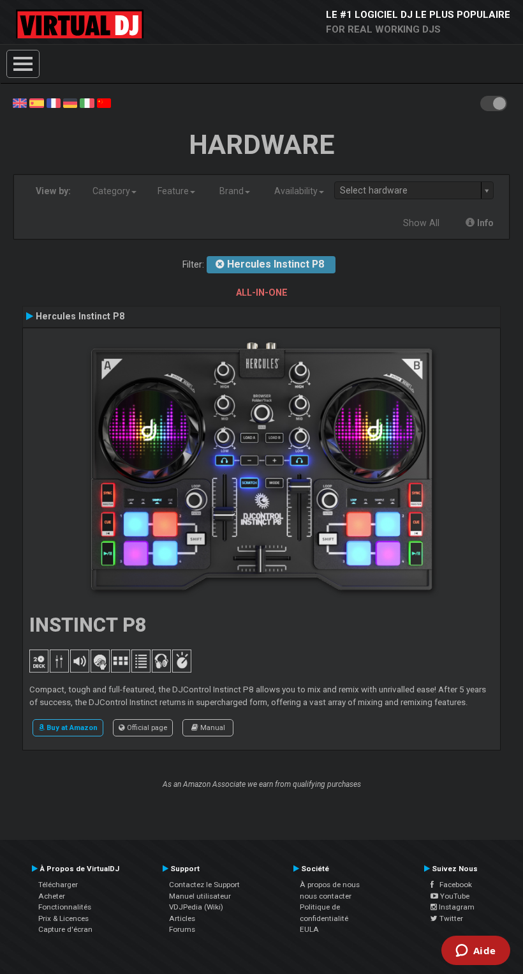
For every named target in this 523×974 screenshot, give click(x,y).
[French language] (54, 102)
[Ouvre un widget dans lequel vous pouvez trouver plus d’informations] (475, 952)
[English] (20, 102)
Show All (421, 223)
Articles (182, 918)
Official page (146, 727)
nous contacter (325, 896)
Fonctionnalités (64, 906)
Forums (182, 929)
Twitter (450, 918)
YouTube (453, 896)
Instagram (456, 906)
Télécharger (58, 884)
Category (111, 191)
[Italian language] (87, 102)
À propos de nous (330, 884)
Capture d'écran (65, 929)
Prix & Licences (63, 918)
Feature (173, 191)
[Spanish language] (36, 102)
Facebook (453, 884)
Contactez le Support (204, 884)
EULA (309, 929)
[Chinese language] (104, 102)
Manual (211, 727)
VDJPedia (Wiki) (196, 906)
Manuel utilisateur (200, 896)
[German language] (70, 102)
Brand (231, 191)
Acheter (51, 896)
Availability (296, 191)
